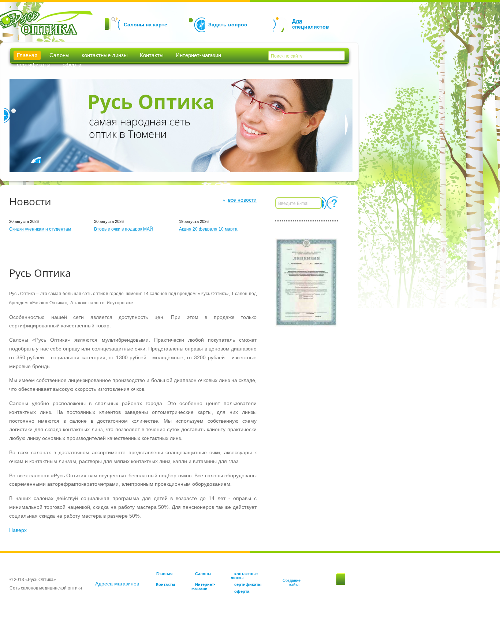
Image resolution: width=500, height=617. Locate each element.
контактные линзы (105, 55)
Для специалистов (310, 24)
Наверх (18, 530)
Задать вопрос (227, 24)
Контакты (152, 55)
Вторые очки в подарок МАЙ (123, 229)
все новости (242, 200)
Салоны (59, 55)
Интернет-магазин (198, 55)
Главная (27, 55)
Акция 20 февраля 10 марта (208, 229)
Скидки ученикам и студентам (40, 229)
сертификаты (34, 65)
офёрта (72, 65)
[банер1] (306, 282)
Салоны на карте (145, 24)
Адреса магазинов (117, 584)
